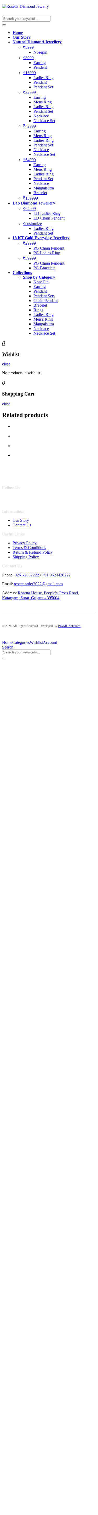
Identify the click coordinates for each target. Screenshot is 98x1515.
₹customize (32, 223)
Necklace (41, 116)
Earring (39, 62)
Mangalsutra (43, 188)
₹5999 (28, 47)
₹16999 (29, 73)
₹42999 (29, 126)
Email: (7, 584)
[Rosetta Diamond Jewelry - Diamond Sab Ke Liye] (25, 6)
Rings (38, 310)
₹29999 (29, 243)
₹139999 (30, 198)
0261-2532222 (27, 575)
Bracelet (40, 193)
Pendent (40, 67)
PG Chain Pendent (48, 248)
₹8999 (28, 57)
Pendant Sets (44, 296)
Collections (22, 272)
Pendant (40, 82)
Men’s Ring (43, 319)
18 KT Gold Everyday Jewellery (41, 238)
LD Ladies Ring (46, 213)
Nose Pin (41, 282)
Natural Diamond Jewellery (37, 42)
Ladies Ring (43, 77)
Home (18, 32)
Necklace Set (44, 120)
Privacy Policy (25, 543)
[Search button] (4, 25)
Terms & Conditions (29, 547)
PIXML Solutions (69, 626)
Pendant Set (43, 87)
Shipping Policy (26, 557)
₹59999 (29, 258)
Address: (9, 593)
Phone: (8, 575)
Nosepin (40, 52)
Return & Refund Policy (33, 552)
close (6, 364)
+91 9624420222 (56, 575)
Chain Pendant (45, 300)
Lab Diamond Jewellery (34, 203)
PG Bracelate (44, 268)
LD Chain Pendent (49, 218)
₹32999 (29, 92)
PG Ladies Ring (46, 253)
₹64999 (29, 160)
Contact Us (22, 525)
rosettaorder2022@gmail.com (38, 584)
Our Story (22, 37)
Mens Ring (42, 102)
